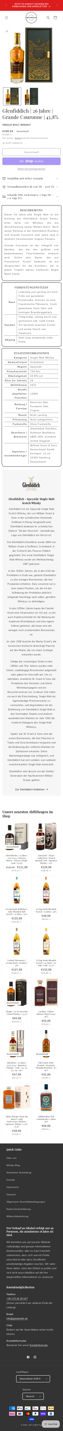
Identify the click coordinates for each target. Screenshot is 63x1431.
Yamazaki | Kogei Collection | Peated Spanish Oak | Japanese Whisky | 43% (46, 859)
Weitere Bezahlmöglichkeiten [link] (32, 169)
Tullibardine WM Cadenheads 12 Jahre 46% (46, 1119)
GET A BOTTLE (35, 1425)
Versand (18, 138)
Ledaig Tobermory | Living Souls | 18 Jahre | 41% (17, 963)
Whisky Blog (13, 1165)
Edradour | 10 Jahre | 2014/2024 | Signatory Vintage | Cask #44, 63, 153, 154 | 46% (17, 1067)
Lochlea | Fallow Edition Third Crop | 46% (46, 1014)
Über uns (11, 1158)
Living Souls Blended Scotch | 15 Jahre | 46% (46, 910)
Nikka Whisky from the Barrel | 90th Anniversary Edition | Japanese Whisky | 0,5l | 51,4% (17, 1121)
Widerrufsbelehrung (17, 1216)
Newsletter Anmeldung (18, 1172)
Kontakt (10, 1179)
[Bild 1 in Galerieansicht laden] (12, 96)
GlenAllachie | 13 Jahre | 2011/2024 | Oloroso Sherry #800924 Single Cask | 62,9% (17, 859)
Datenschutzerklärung (18, 1209)
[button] (6, 17)
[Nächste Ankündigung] (57, 5)
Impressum (12, 1187)
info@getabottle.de (17, 1318)
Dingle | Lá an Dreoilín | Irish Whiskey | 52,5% (17, 1012)
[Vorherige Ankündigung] (6, 5)
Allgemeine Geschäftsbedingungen (25, 1201)
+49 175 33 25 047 (17, 1298)
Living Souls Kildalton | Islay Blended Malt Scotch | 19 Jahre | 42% (17, 911)
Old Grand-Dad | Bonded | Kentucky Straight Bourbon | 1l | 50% (46, 1067)
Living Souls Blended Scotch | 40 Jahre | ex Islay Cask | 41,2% (46, 963)
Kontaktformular (39, 1345)
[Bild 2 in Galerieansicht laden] (31, 96)
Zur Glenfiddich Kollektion (30, 789)
